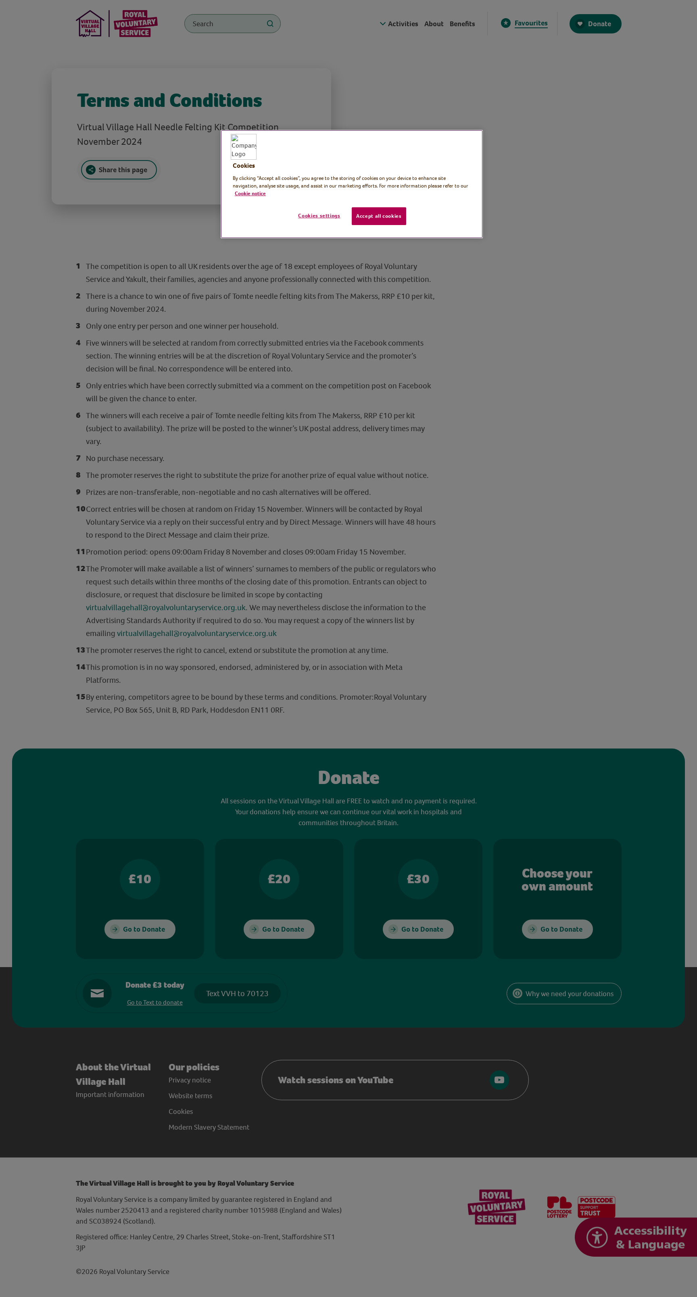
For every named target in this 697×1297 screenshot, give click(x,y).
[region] (352, 184)
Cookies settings (319, 215)
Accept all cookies (379, 216)
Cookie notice (250, 193)
